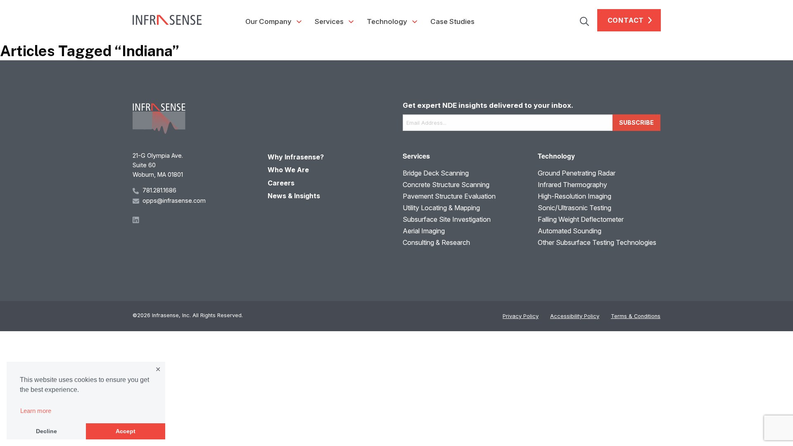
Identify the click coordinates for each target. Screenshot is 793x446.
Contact (626, 20)
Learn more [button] (35, 410)
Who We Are (288, 170)
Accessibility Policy (574, 316)
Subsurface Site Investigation (447, 219)
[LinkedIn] (194, 219)
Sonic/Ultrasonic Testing (574, 208)
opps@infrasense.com (174, 200)
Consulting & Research (436, 242)
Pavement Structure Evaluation (449, 196)
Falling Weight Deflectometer (581, 219)
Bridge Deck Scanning (436, 173)
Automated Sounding (569, 231)
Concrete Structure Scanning (446, 184)
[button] (588, 20)
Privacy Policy (521, 316)
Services (329, 21)
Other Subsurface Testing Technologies (597, 242)
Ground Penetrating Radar (576, 173)
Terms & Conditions (635, 316)
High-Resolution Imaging (574, 196)
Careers (281, 183)
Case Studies (452, 21)
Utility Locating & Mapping (441, 208)
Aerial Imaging (424, 231)
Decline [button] (46, 431)
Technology (387, 21)
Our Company (268, 21)
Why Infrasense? (296, 157)
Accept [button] (125, 431)
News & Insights (294, 196)
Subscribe (636, 122)
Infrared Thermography (572, 184)
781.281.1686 (159, 190)
